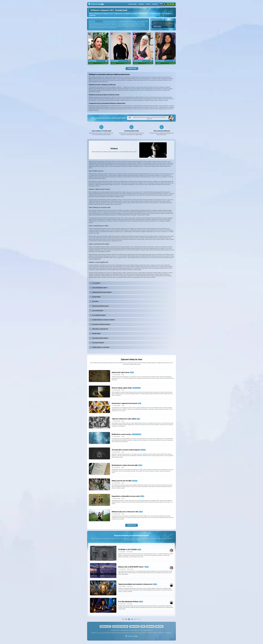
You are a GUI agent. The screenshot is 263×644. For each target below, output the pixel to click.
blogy (129, 33)
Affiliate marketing (134, 626)
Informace (141, 4)
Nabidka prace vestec (105, 626)
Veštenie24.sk (169, 632)
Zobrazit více (132, 68)
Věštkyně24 (114, 630)
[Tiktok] (135, 619)
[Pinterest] (137, 619)
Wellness (140, 465)
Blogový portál (150, 626)
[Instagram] (123, 619)
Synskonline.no (135, 632)
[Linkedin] (132, 619)
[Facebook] (126, 619)
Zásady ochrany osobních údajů (120, 626)
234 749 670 (140, 630)
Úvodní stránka (132, 4)
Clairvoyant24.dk (142, 632)
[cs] (160, 4)
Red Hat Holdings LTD (112, 632)
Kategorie (154, 4)
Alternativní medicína (136, 387)
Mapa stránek (159, 626)
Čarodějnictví (134, 480)
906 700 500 (99, 21)
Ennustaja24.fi (149, 632)
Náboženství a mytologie (136, 434)
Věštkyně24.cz (161, 632)
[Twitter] (140, 619)
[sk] (161, 4)
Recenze (148, 4)
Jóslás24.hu (155, 632)
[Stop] (95, 61)
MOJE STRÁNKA (105, 63)
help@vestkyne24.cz (148, 630)
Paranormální (143, 449)
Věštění (139, 403)
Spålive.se (129, 632)
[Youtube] (129, 619)
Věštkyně (139, 549)
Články (142, 626)
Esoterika (132, 372)
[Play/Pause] (93, 61)
